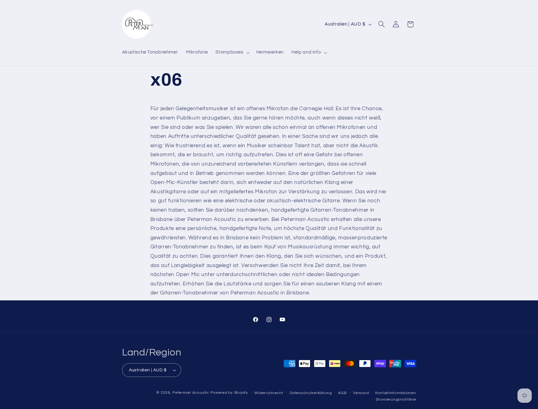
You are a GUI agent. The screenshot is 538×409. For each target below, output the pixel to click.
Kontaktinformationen (395, 393)
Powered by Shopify (229, 392)
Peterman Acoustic (190, 392)
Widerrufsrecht (268, 393)
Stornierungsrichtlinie (396, 399)
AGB (342, 393)
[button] (232, 52)
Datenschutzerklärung (311, 393)
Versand (361, 393)
